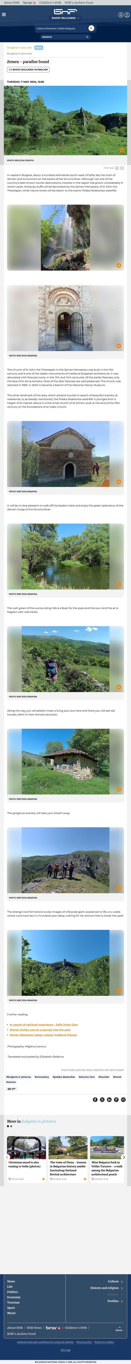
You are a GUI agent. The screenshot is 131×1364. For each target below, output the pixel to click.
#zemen (11, 1082)
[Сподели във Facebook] (95, 1099)
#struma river (87, 1076)
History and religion (104, 1288)
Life (10, 1286)
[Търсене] (87, 37)
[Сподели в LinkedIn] (109, 1099)
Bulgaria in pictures (19, 47)
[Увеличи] (117, 168)
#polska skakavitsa (64, 1076)
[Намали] (122, 168)
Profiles (113, 1301)
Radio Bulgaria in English (30, 69)
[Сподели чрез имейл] (123, 1099)
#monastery (42, 1076)
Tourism (13, 1302)
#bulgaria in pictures (18, 1076)
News (11, 1281)
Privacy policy (84, 1342)
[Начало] (65, 11)
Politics (12, 1292)
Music (11, 1313)
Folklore (113, 1294)
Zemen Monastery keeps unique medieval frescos (43, 1034)
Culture (113, 1281)
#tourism (104, 1076)
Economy (13, 1297)
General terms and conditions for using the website (45, 1342)
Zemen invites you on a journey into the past (40, 1029)
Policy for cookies (104, 1342)
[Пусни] (91, 28)
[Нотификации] (121, 15)
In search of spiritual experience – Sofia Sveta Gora (44, 1024)
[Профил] (127, 15)
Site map (65, 1349)
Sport (11, 1308)
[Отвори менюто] (4, 14)
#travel (117, 1076)
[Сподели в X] (102, 1099)
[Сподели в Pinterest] (116, 1099)
